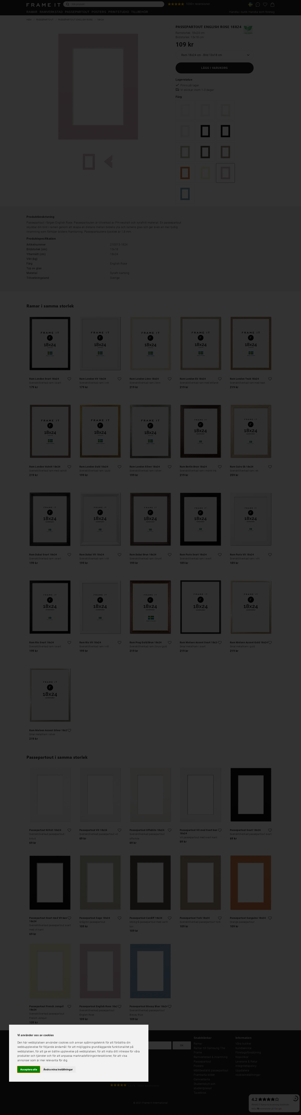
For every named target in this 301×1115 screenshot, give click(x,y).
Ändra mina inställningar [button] (58, 1069)
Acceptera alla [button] (28, 1069)
